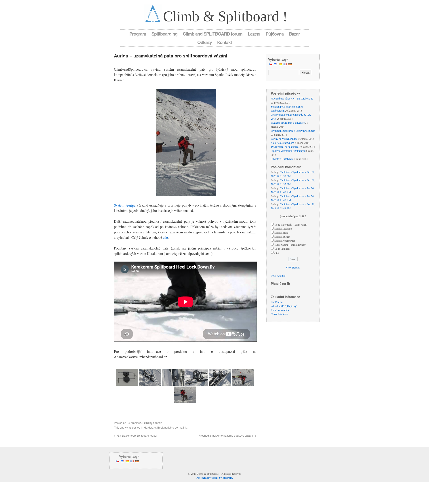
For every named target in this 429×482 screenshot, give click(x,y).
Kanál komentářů (280, 310)
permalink (181, 427)
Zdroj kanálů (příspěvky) (284, 306)
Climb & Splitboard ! (225, 16)
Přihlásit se (276, 302)
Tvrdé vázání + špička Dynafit (290, 244)
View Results (293, 267)
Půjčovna (275, 33)
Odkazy (204, 42)
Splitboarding (164, 33)
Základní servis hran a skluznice (288, 122)
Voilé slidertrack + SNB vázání (290, 224)
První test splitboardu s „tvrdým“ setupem (293, 130)
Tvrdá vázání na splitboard (285, 146)
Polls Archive (278, 275)
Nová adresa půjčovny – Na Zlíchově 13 (292, 98)
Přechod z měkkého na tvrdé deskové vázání (227, 435)
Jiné (276, 252)
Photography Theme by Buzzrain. (214, 478)
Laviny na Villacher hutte (284, 138)
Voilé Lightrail (282, 248)
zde (165, 237)
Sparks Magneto (283, 228)
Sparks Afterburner (284, 240)
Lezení (254, 33)
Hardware (150, 427)
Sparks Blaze (281, 232)
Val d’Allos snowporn (282, 142)
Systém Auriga (124, 205)
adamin (157, 423)
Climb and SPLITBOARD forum (212, 33)
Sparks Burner (282, 236)
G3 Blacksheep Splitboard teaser (135, 435)
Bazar (294, 33)
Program (137, 33)
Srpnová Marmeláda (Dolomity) (288, 150)
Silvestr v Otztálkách (282, 159)
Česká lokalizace (279, 314)
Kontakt (224, 42)
